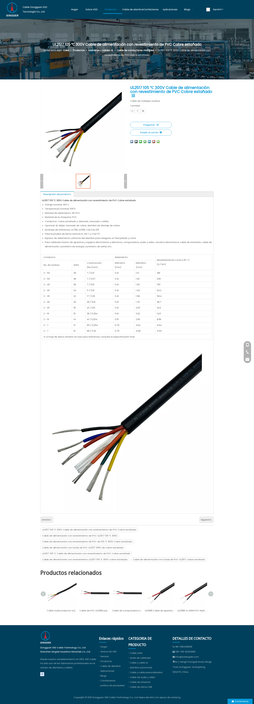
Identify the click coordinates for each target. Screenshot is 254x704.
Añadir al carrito (149, 132)
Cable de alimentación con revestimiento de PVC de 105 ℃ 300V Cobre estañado (87, 541)
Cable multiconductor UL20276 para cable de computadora (62, 610)
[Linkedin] (42, 674)
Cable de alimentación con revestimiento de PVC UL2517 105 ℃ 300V (79, 535)
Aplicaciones (107, 670)
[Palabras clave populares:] (208, 9)
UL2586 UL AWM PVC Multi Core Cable (192, 610)
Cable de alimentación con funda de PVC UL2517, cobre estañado (169, 559)
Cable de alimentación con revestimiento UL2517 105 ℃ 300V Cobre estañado (85, 559)
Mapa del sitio (146, 697)
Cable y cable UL (139, 662)
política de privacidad (112, 685)
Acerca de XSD (109, 651)
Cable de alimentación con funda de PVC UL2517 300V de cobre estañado (82, 547)
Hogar (104, 646)
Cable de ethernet (140, 682)
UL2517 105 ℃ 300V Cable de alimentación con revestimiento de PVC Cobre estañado (89, 529)
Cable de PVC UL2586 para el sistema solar (94, 610)
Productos (106, 661)
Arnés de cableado (140, 657)
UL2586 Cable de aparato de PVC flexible (159, 610)
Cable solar (136, 653)
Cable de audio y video (142, 677)
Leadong (175, 697)
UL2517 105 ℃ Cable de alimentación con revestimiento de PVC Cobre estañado (86, 553)
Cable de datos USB (141, 686)
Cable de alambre (111, 666)
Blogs (103, 675)
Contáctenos (108, 680)
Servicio (105, 656)
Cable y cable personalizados (146, 672)
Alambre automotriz (141, 667)
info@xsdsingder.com (187, 656)
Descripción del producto (57, 194)
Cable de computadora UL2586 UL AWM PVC (127, 610)
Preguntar (149, 125)
